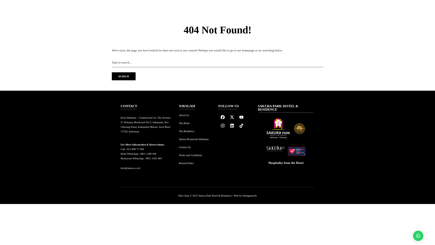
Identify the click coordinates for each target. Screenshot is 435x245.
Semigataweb (250, 195)
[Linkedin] (232, 125)
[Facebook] (222, 117)
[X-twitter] (232, 117)
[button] (418, 236)
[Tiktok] (241, 125)
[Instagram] (222, 125)
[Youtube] (241, 117)
